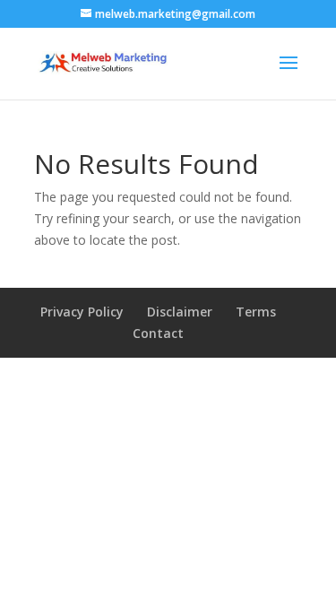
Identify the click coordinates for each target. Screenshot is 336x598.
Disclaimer (179, 311)
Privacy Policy (82, 311)
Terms (256, 311)
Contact (158, 333)
